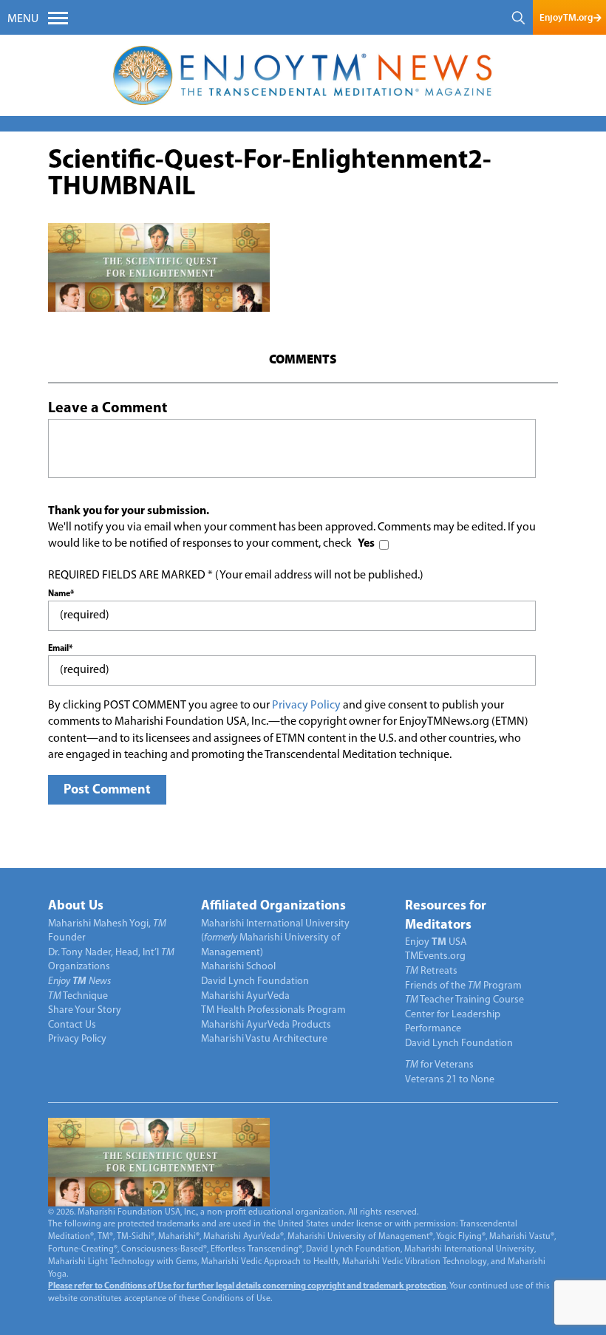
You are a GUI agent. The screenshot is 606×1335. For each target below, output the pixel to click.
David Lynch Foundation (255, 981)
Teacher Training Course (464, 999)
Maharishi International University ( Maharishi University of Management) (275, 938)
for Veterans (439, 1065)
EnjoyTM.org (566, 17)
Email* (60, 648)
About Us (75, 906)
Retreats (431, 971)
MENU (22, 19)
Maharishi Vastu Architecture (264, 1039)
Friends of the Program (463, 985)
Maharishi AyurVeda (245, 996)
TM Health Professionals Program (273, 1010)
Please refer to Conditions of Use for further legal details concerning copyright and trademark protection (247, 1286)
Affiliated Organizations (273, 906)
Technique (78, 996)
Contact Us (72, 1025)
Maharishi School (238, 966)
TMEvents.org (435, 956)
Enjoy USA (436, 942)
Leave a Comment (107, 408)
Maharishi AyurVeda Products (266, 1025)
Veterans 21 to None (449, 1079)
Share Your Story (84, 1010)
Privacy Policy (306, 705)
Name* (61, 594)
